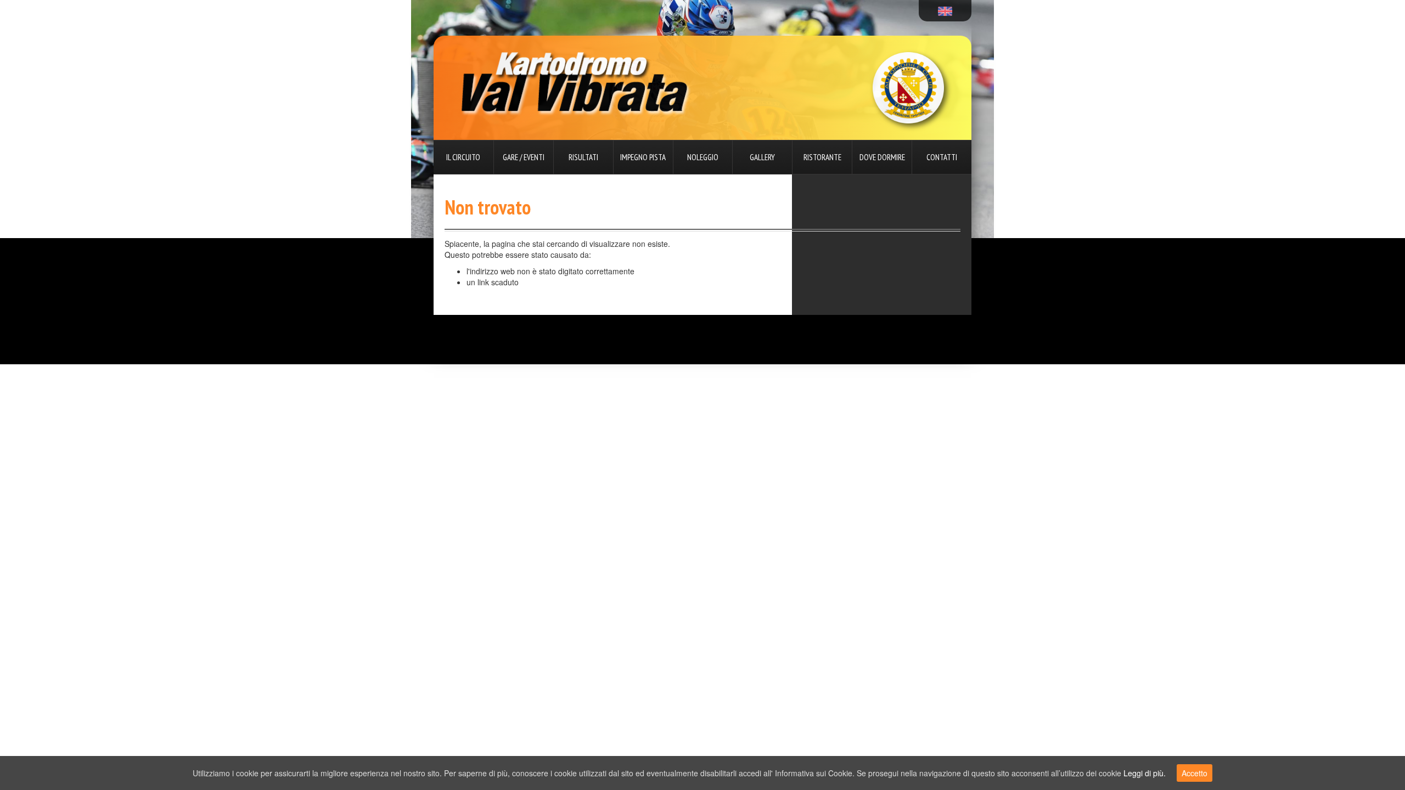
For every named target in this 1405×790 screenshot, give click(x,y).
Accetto (1194, 773)
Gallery (762, 157)
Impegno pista (643, 157)
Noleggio (702, 157)
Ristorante (822, 157)
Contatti (941, 157)
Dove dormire (882, 157)
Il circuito (463, 157)
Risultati (583, 157)
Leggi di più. (1144, 773)
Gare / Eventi (523, 157)
